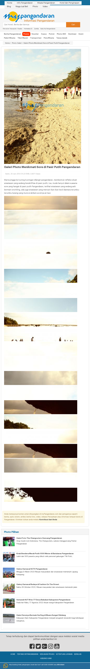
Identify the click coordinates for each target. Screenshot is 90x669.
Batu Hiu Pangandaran (48, 28)
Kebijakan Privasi (47, 654)
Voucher (35, 34)
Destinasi (72, 34)
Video (45, 6)
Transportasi (35, 38)
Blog (9, 6)
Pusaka (20, 28)
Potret (51, 34)
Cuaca (44, 34)
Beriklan (77, 654)
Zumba (36, 28)
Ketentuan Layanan (64, 654)
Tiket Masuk (23, 38)
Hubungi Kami (46, 658)
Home (9, 3)
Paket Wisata (9, 38)
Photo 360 (61, 34)
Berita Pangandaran (12, 34)
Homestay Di (28, 28)
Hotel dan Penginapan (69, 3)
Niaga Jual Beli (22, 6)
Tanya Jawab (61, 38)
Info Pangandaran (25, 3)
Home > (8, 43)
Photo (35, 6)
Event (81, 34)
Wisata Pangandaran (46, 3)
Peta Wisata (49, 38)
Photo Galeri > (17, 43)
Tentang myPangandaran (27, 654)
